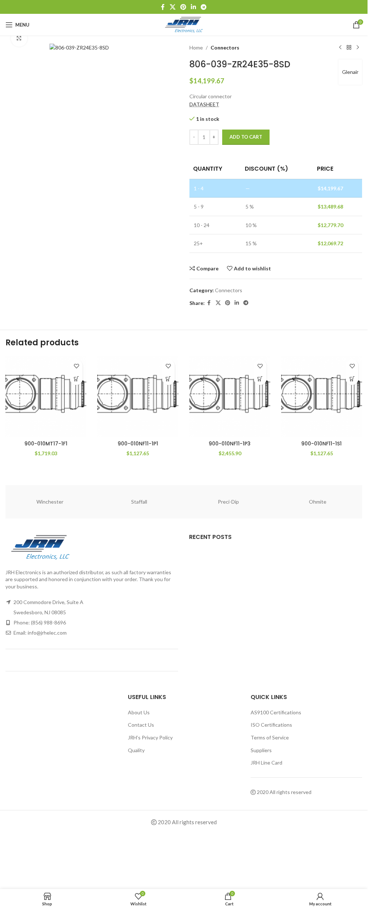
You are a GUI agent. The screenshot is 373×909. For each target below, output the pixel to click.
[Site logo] (183, 24)
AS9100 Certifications (276, 712)
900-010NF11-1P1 (138, 443)
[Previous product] (340, 47)
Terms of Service (270, 737)
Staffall (139, 502)
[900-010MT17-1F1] (45, 396)
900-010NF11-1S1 (321, 443)
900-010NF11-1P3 (230, 443)
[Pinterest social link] (183, 6)
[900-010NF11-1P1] (137, 396)
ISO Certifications (271, 725)
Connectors (225, 47)
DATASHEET (204, 104)
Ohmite (317, 502)
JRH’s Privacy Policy (150, 737)
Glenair (350, 72)
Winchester (49, 502)
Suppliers (261, 750)
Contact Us (141, 725)
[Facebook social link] (162, 6)
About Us (139, 712)
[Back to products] (349, 47)
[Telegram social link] (204, 6)
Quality (136, 750)
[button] (76, 378)
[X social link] (172, 6)
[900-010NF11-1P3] (229, 396)
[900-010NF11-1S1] (321, 396)
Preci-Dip (228, 502)
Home (196, 47)
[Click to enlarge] (19, 38)
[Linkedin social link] (194, 6)
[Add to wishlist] (76, 366)
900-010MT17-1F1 (45, 443)
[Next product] (357, 47)
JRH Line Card (266, 762)
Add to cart (245, 137)
